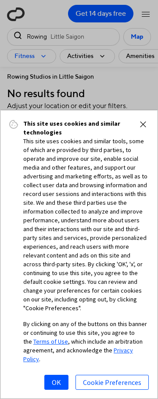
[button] (143, 124)
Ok (56, 382)
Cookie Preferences (112, 382)
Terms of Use (50, 341)
